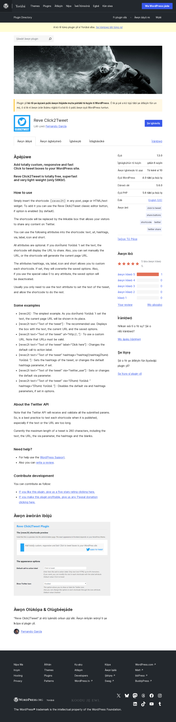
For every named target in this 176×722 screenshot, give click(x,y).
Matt (139, 670)
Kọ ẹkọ (78, 664)
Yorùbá (50, 700)
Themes (48, 670)
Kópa (108, 664)
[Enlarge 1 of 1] (105, 526)
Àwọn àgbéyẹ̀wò (50, 141)
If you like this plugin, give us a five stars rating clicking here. (57, 492)
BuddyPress (143, 680)
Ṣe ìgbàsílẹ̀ (153, 123)
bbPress (141, 675)
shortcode (146, 222)
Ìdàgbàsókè (96, 141)
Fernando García (56, 126)
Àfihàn (47, 664)
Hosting (18, 675)
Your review (125, 304)
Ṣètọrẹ (110, 675)
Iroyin (17, 670)
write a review (45, 462)
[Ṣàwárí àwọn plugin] (50, 38)
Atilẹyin (79, 670)
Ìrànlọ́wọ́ (157, 141)
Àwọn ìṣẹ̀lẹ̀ (111, 670)
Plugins (48, 675)
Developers (81, 675)
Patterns (49, 680)
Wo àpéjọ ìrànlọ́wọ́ (129, 339)
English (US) (155, 200)
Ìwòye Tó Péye (127, 239)
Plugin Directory (23, 17)
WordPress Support (52, 457)
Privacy (18, 680)
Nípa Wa (18, 664)
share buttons (154, 215)
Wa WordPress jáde (157, 5)
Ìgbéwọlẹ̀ (75, 141)
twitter (157, 222)
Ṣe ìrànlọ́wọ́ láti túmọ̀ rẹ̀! (109, 27)
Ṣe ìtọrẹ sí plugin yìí (130, 373)
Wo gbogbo (154, 304)
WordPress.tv (84, 680)
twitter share (154, 229)
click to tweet (154, 208)
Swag (109, 680)
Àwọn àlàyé (24, 141)
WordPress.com (145, 664)
